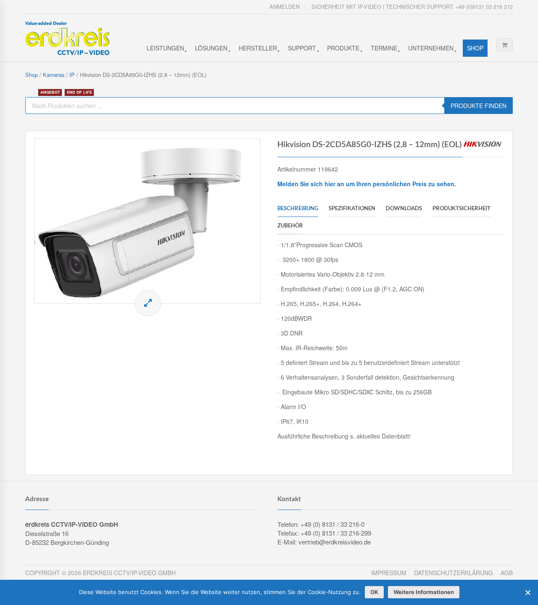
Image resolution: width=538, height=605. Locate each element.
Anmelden (284, 7)
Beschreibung (297, 208)
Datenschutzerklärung (453, 572)
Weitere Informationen (423, 592)
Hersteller (258, 48)
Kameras (53, 75)
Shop (475, 48)
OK (374, 592)
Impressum (388, 572)
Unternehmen (431, 48)
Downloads (404, 208)
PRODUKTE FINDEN (478, 105)
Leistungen (165, 48)
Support (302, 48)
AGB (507, 572)
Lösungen (211, 48)
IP (72, 75)
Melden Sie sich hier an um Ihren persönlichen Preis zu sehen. (366, 184)
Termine (384, 48)
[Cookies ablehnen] (527, 592)
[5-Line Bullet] (147, 221)
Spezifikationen (352, 208)
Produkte (343, 48)
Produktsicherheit (462, 208)
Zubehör (290, 225)
